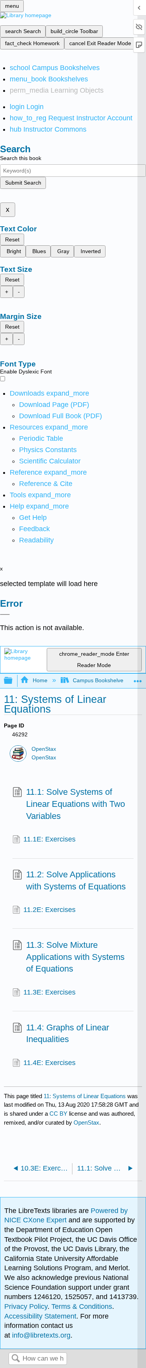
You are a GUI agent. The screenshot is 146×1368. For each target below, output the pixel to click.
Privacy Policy (25, 1306)
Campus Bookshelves (99, 680)
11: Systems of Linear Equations (85, 1096)
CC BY (59, 1113)
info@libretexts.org (40, 1335)
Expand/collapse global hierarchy (13, 681)
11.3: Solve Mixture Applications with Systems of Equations (75, 957)
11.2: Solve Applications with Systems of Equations (76, 880)
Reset (12, 239)
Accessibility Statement (40, 1316)
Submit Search (23, 183)
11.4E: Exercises (49, 1063)
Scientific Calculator (50, 461)
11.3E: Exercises (49, 992)
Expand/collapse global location (138, 678)
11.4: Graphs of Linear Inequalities (67, 1033)
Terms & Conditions (81, 1306)
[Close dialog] (5, 614)
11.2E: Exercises (49, 910)
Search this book (20, 158)
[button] (34, 529)
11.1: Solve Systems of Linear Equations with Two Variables (75, 804)
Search (16, 1359)
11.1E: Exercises (49, 839)
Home (40, 680)
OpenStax (44, 749)
